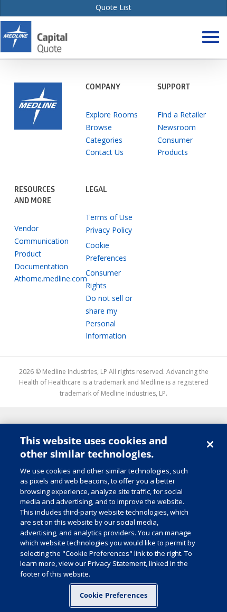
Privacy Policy (109, 230)
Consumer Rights (103, 279)
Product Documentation (41, 260)
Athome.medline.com (42, 278)
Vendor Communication (41, 234)
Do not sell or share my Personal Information (109, 317)
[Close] (210, 444)
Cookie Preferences (113, 595)
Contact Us (105, 152)
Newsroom (176, 127)
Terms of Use (109, 217)
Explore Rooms (112, 114)
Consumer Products (175, 146)
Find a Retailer (181, 114)
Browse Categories (104, 133)
